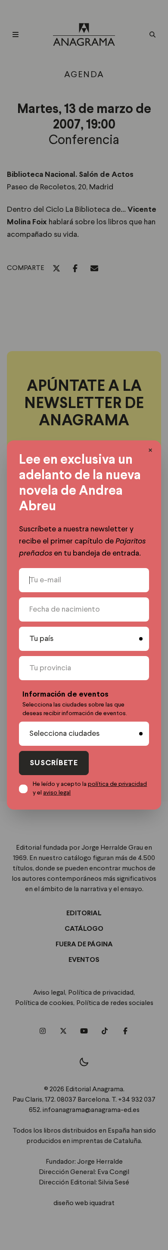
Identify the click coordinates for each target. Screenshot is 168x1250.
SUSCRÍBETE (54, 763)
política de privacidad (117, 784)
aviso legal (57, 793)
